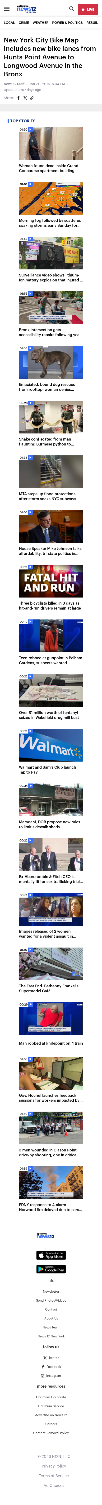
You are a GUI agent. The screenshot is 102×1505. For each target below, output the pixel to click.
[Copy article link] (32, 98)
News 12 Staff (14, 84)
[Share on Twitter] (25, 98)
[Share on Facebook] (18, 98)
